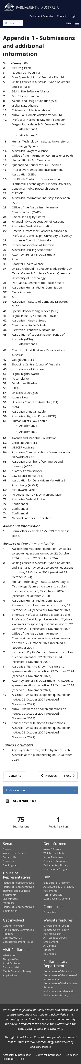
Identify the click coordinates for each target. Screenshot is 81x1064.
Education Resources (55, 861)
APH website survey (55, 937)
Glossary (48, 950)
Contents (15, 775)
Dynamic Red (10, 857)
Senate (7, 849)
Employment (50, 941)
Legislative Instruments (57, 898)
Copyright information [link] (48, 1055)
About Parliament (53, 857)
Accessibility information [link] (17, 1055)
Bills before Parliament (56, 882)
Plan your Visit (11, 967)
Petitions (8, 933)
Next (67, 775)
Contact (61, 16)
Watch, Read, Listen (54, 853)
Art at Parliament (12, 963)
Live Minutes (10, 899)
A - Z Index (49, 945)
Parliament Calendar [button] (41, 16)
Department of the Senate (58, 971)
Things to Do (10, 959)
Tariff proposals (52, 894)
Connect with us (12, 937)
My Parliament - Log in (56, 925)
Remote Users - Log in (56, 930)
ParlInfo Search (52, 933)
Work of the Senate (14, 853)
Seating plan (10, 865)
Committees (50, 912)
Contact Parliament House (18, 941)
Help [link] (21, 1058)
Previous (51, 775)
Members (8, 902)
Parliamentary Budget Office (59, 991)
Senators (8, 861)
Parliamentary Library (55, 865)
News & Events (52, 849)
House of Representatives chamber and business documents (18, 891)
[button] (72, 23)
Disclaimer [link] (72, 1055)
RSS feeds (49, 953)
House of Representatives (18, 882)
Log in (73, 16)
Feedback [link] (8, 1058)
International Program (56, 869)
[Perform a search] (6, 23)
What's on (9, 955)
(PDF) (24, 801)
